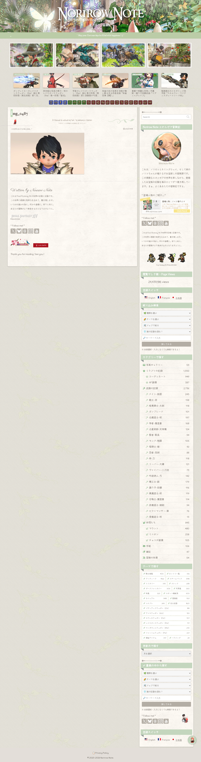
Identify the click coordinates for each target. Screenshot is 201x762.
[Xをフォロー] (13, 231)
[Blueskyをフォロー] (18, 231)
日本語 (179, 298)
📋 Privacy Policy (100, 753)
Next (191, 85)
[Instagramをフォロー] (30, 231)
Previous (9, 85)
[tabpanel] (26, 85)
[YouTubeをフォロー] (36, 231)
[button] (188, 117)
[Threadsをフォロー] (24, 231)
